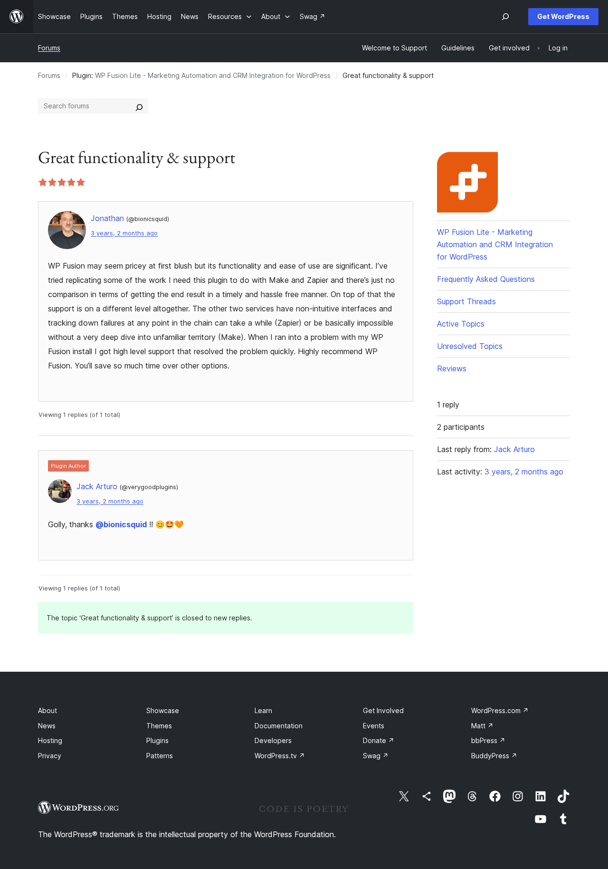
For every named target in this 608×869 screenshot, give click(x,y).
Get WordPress (563, 16)
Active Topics (460, 323)
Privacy (49, 756)
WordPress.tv (280, 756)
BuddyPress (494, 756)
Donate (378, 740)
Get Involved (383, 710)
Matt (482, 726)
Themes (159, 726)
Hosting (50, 740)
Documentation (279, 726)
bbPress (488, 740)
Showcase (162, 710)
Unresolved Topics (470, 346)
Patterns (159, 756)
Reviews (451, 368)
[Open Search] (505, 16)
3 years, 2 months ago (124, 233)
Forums (49, 48)
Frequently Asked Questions (486, 279)
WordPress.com (500, 710)
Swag (376, 756)
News (47, 726)
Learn (263, 710)
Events (373, 726)
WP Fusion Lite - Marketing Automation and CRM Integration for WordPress (213, 75)
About (47, 710)
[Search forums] (139, 106)
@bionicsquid (121, 524)
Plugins (157, 740)
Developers (273, 740)
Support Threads (466, 301)
